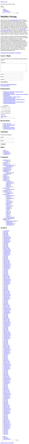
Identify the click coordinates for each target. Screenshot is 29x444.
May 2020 (5, 315)
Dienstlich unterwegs (8, 165)
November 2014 (7, 394)
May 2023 (5, 272)
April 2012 (5, 434)
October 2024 (6, 252)
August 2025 (6, 242)
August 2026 (6, 230)
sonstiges (5, 188)
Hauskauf (8, 222)
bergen (7, 196)
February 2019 (6, 332)
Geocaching (9, 202)
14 (1, 111)
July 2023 (5, 270)
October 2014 (6, 395)
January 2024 (6, 262)
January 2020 (6, 321)
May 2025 (5, 244)
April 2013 (5, 418)
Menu (2, 6)
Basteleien (5, 160)
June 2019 (5, 327)
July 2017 (5, 355)
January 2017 (6, 362)
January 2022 (6, 293)
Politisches (5, 177)
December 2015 (6, 378)
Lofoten (8, 207)
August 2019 (6, 326)
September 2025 (7, 241)
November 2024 (7, 251)
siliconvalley (9, 172)
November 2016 (7, 365)
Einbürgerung (9, 189)
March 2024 (6, 260)
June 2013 (5, 416)
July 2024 (5, 256)
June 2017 (5, 356)
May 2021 (5, 301)
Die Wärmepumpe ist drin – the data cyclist (13, 94)
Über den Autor (6, 11)
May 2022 (5, 288)
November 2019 (7, 322)
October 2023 (6, 266)
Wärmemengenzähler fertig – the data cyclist (13, 99)
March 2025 (6, 247)
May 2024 (5, 258)
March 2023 (6, 275)
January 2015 (6, 392)
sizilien (7, 213)
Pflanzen (5, 176)
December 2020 (6, 308)
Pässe (4, 9)
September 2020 (7, 312)
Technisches (6, 191)
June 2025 (5, 243)
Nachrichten (18, 52)
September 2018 (7, 337)
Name (2, 74)
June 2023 (5, 271)
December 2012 (6, 423)
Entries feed (6, 151)
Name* (2, 137)
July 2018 (5, 340)
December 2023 (6, 263)
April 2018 (5, 343)
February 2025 (6, 248)
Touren (5, 194)
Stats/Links (5, 10)
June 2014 (5, 401)
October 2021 (6, 296)
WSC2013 (8, 186)
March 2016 (6, 375)
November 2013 (7, 409)
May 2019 (5, 328)
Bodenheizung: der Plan (8, 93)
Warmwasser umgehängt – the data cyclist (12, 91)
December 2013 (6, 408)
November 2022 (7, 280)
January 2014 (6, 407)
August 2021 (6, 299)
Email (2, 76)
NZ (7, 209)
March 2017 (6, 360)
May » (5, 116)
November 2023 (7, 265)
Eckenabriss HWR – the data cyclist (11, 96)
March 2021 (6, 304)
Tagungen (5, 190)
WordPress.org (6, 154)
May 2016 (5, 373)
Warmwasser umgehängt (8, 127)
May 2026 (5, 233)
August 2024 (6, 255)
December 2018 (6, 333)
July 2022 (5, 285)
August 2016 (6, 369)
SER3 (7, 185)
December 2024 (6, 249)
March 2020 (6, 318)
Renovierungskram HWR (9, 125)
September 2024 (7, 253)
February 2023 (6, 276)
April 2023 (5, 274)
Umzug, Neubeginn (7, 218)
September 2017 (7, 352)
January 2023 (6, 277)
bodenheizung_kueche (11, 221)
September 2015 (7, 381)
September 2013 (7, 412)
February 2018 (6, 346)
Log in (4, 150)
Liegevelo (8, 205)
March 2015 (6, 389)
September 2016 (7, 368)
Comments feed (6, 152)
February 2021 (6, 305)
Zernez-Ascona (9, 217)
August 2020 (6, 313)
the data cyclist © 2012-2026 (7, 442)
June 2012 (5, 431)
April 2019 (5, 329)
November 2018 (7, 335)
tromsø (7, 215)
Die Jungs (5, 163)
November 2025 (7, 238)
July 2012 (5, 430)
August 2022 (6, 284)
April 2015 (5, 388)
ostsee (4, 175)
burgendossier (9, 198)
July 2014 (5, 399)
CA (7, 199)
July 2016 (5, 370)
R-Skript (5, 179)
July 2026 (5, 232)
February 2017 (6, 361)
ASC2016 (8, 181)
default (4, 162)
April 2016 (5, 374)
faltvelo (8, 200)
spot (7, 214)
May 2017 (5, 357)
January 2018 (6, 347)
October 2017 (6, 351)
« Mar (2, 116)
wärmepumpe (9, 224)
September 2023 (7, 267)
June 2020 (5, 314)
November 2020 (7, 309)
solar (7, 161)
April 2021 (5, 303)
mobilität (5, 171)
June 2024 (5, 257)
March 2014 (6, 404)
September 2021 (7, 298)
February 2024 (6, 261)
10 (5, 110)
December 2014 (6, 393)
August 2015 (6, 383)
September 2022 (7, 282)
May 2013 (5, 417)
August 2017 (6, 354)
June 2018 (5, 341)
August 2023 (6, 268)
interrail (8, 203)
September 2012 (7, 427)
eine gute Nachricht (14, 20)
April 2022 (5, 289)
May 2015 (5, 387)
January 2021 (6, 307)
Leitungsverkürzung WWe (9, 98)
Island (7, 204)
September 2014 (7, 397)
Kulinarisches (6, 169)
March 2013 (6, 420)
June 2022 (5, 286)
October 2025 (6, 239)
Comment (3, 62)
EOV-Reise (8, 166)
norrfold (8, 208)
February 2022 (6, 291)
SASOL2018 (9, 182)
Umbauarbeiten (9, 223)
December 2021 (6, 294)
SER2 (7, 184)
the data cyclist (4, 1)
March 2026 (6, 235)
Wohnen (5, 219)
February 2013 (6, 421)
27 (9, 113)
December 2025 (6, 237)
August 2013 (6, 413)
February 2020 (6, 319)
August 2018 (6, 338)
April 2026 (5, 234)
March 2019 (6, 331)
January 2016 (6, 376)
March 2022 (6, 290)
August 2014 (6, 398)
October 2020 (6, 310)
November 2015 (7, 379)
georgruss (3, 52)
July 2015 (5, 384)
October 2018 (6, 336)
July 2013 (5, 415)
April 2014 (5, 403)
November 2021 (7, 295)
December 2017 (6, 348)
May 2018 (5, 342)
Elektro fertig (6, 126)
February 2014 (6, 406)
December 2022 (6, 279)
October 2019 (6, 323)
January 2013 (6, 422)
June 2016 (5, 371)
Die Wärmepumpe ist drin (9, 128)
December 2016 (6, 364)
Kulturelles (12, 52)
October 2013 (6, 411)
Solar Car (5, 180)
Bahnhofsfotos (9, 195)
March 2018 (6, 345)
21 (1, 113)
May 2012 (5, 432)
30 (4, 114)
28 (1, 114)
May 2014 (5, 402)
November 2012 (7, 425)
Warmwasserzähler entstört (9, 103)
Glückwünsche (6, 167)
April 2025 (5, 246)
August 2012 (6, 428)
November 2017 (7, 350)
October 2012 (6, 426)
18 (7, 111)
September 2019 (7, 324)
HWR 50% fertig (7, 123)
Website (2, 79)
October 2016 (6, 366)
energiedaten (9, 193)
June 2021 (5, 300)
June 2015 (5, 385)
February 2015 (6, 390)
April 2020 (5, 317)
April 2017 (5, 359)
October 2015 (6, 380)
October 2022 (6, 281)
